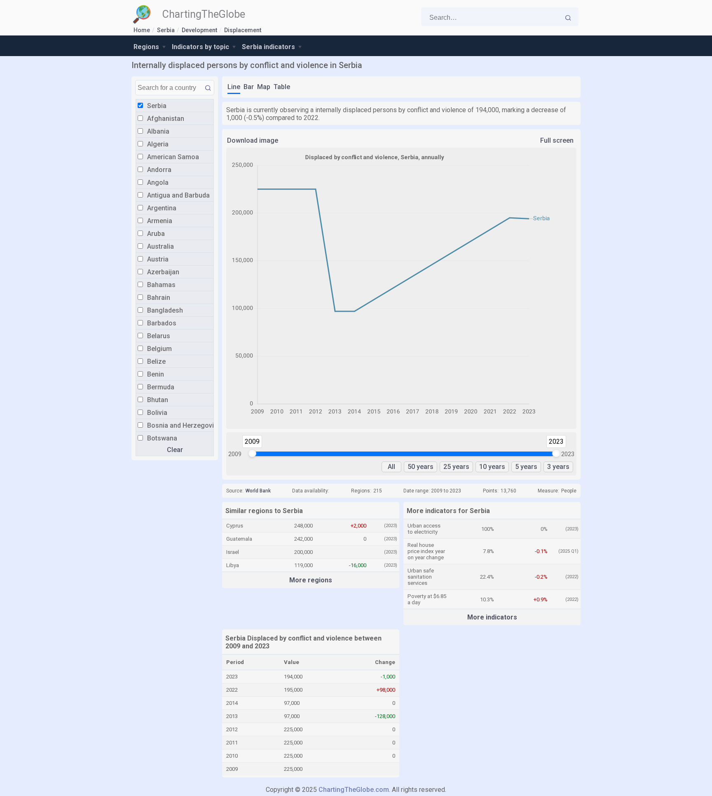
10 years (492, 467)
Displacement (242, 30)
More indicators (492, 617)
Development (199, 30)
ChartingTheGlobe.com (354, 790)
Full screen (557, 140)
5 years (526, 467)
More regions (310, 580)
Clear (175, 450)
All (391, 467)
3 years (558, 467)
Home (142, 30)
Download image (252, 140)
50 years (420, 467)
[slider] (252, 453)
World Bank (258, 491)
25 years (456, 467)
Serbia (166, 30)
